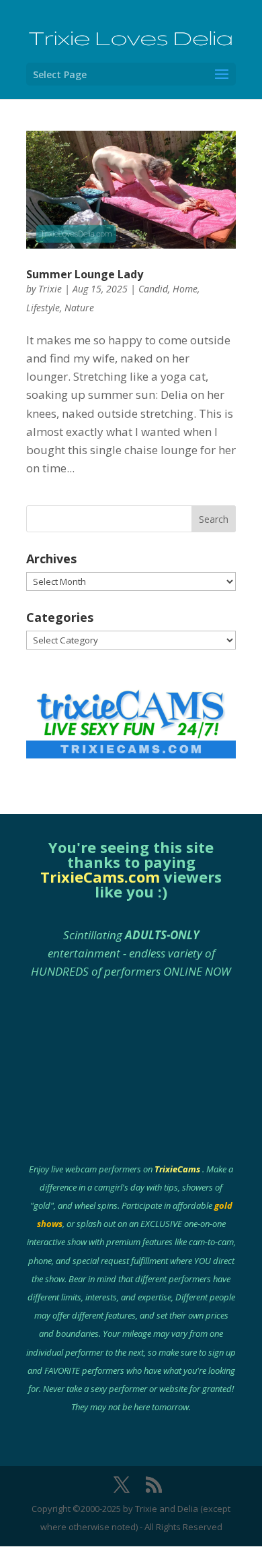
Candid (153, 288)
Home (185, 288)
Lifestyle (43, 307)
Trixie (50, 288)
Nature (79, 307)
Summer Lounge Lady (84, 274)
